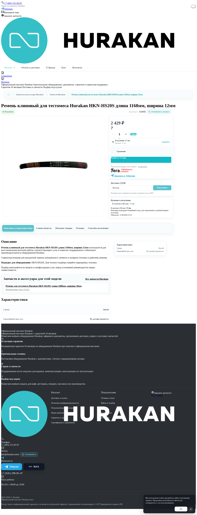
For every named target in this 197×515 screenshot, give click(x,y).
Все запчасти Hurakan (96, 279)
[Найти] (193, 6)
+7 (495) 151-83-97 (10, 445)
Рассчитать (162, 188)
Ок (181, 509)
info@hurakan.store (10, 454)
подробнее (166, 142)
